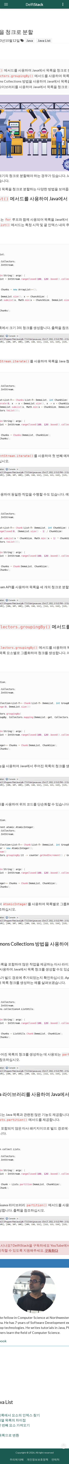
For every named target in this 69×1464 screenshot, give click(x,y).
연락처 (55, 1459)
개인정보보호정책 (37, 1459)
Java (29, 40)
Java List (44, 40)
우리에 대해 (17, 1459)
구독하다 (51, 1250)
